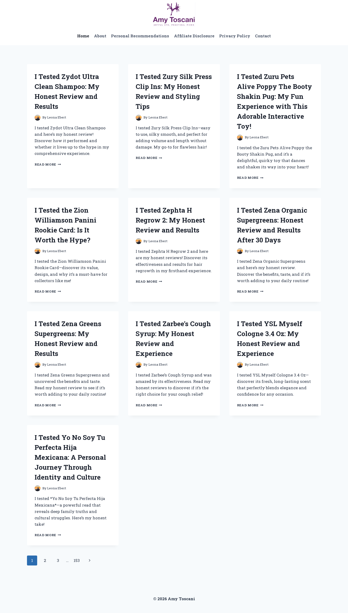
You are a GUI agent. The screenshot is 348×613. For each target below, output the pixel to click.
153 (77, 560)
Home (83, 36)
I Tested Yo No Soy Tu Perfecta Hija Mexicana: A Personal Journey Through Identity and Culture (70, 457)
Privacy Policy (234, 36)
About (100, 36)
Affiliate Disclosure (194, 36)
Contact (263, 36)
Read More (48, 164)
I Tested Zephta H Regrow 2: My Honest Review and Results (170, 220)
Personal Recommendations (140, 36)
